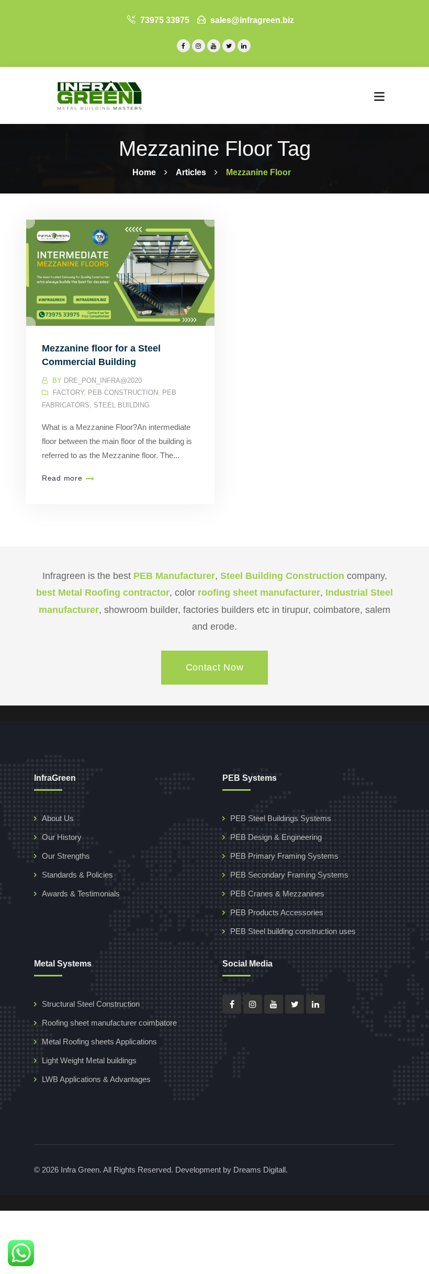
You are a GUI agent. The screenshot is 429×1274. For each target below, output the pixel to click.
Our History (62, 837)
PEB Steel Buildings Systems (280, 818)
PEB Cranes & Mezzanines (277, 893)
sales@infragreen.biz (251, 20)
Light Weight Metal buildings (89, 1060)
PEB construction (123, 392)
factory (68, 392)
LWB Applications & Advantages (96, 1079)
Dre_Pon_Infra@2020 (103, 380)
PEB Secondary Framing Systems (289, 874)
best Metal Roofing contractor (103, 592)
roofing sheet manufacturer (259, 592)
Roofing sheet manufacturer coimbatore (109, 1022)
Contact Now (215, 667)
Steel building (122, 405)
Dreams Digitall (259, 1169)
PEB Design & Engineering (276, 837)
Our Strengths (66, 855)
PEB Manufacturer (174, 576)
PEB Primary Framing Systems (284, 855)
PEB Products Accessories (276, 912)
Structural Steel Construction (91, 1003)
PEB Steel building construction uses (293, 931)
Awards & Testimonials (81, 893)
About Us (58, 818)
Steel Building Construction (282, 576)
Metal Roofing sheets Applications (99, 1041)
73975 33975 (163, 20)
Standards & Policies (77, 874)
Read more (62, 478)
